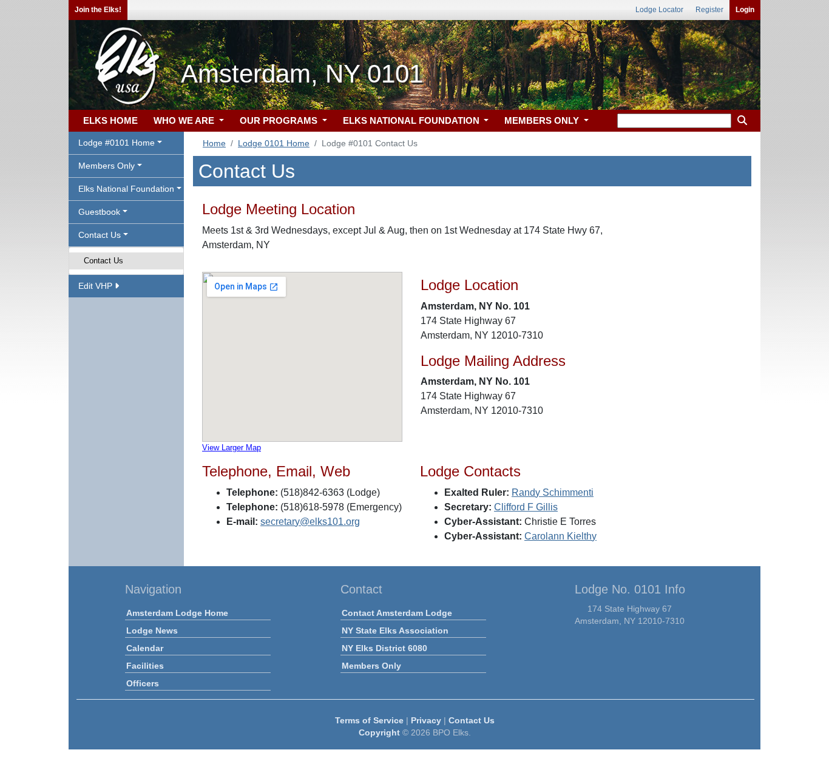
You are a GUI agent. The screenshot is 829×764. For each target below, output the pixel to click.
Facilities (145, 666)
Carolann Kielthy (560, 536)
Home (214, 143)
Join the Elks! (98, 9)
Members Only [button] (106, 166)
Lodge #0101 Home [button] (116, 142)
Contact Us (103, 260)
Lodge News (152, 630)
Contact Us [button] (99, 235)
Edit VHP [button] (96, 286)
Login (745, 9)
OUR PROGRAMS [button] (280, 120)
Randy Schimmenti (553, 492)
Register (709, 9)
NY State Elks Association (395, 630)
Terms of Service (369, 720)
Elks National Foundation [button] (126, 189)
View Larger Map (231, 447)
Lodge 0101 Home (274, 143)
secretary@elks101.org (310, 521)
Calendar (144, 648)
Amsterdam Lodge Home (177, 613)
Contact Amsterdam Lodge (397, 613)
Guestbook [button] (99, 212)
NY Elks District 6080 (384, 648)
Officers (142, 683)
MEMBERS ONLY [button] (542, 120)
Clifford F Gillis (526, 507)
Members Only (371, 666)
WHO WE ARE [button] (185, 120)
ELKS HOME (110, 120)
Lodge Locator (659, 9)
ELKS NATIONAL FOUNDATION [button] (412, 120)
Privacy (426, 720)
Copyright (379, 732)
